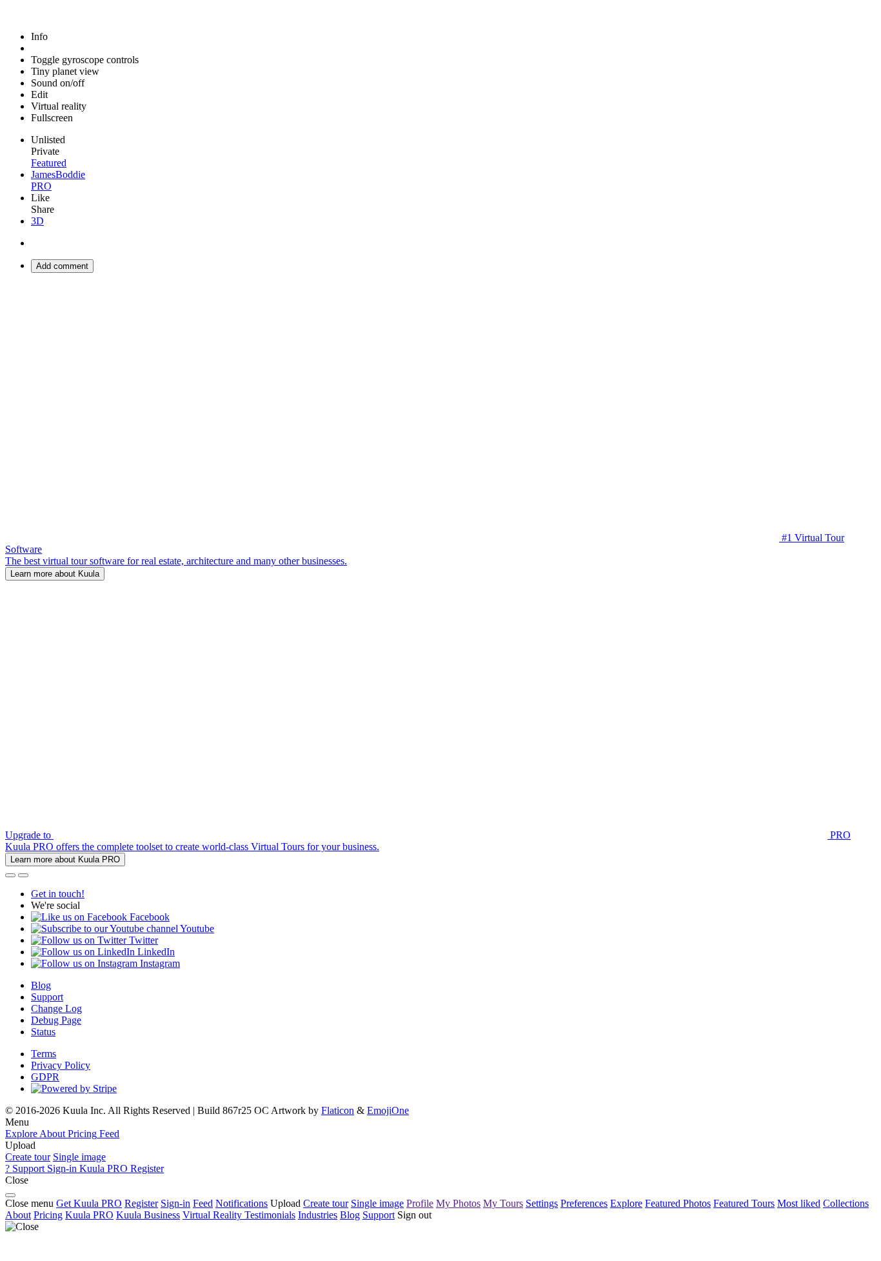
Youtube (196, 928)
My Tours (503, 1203)
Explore (626, 1203)
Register (141, 1203)
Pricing (48, 1214)
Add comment (62, 266)
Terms (43, 1053)
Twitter (142, 940)
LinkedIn (155, 951)
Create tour (27, 1156)
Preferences (584, 1203)
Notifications (241, 1203)
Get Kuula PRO (89, 1203)
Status (43, 1031)
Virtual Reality (213, 1214)
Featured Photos (678, 1203)
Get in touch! (57, 893)
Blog (41, 985)
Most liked (798, 1203)
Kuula (89, 1214)
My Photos (458, 1203)
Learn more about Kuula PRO (65, 859)
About (18, 1214)
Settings (542, 1203)
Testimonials (269, 1214)
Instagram (158, 963)
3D (37, 220)
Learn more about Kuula (54, 574)
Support (47, 996)
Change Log (56, 1008)
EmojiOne (388, 1110)
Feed (203, 1203)
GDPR (45, 1076)
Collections (846, 1203)
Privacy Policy (60, 1065)
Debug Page (56, 1020)
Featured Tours (744, 1203)
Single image (79, 1156)
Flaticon (337, 1110)
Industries (317, 1214)
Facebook (148, 916)
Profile (419, 1203)
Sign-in (175, 1203)
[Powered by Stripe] (74, 1088)
